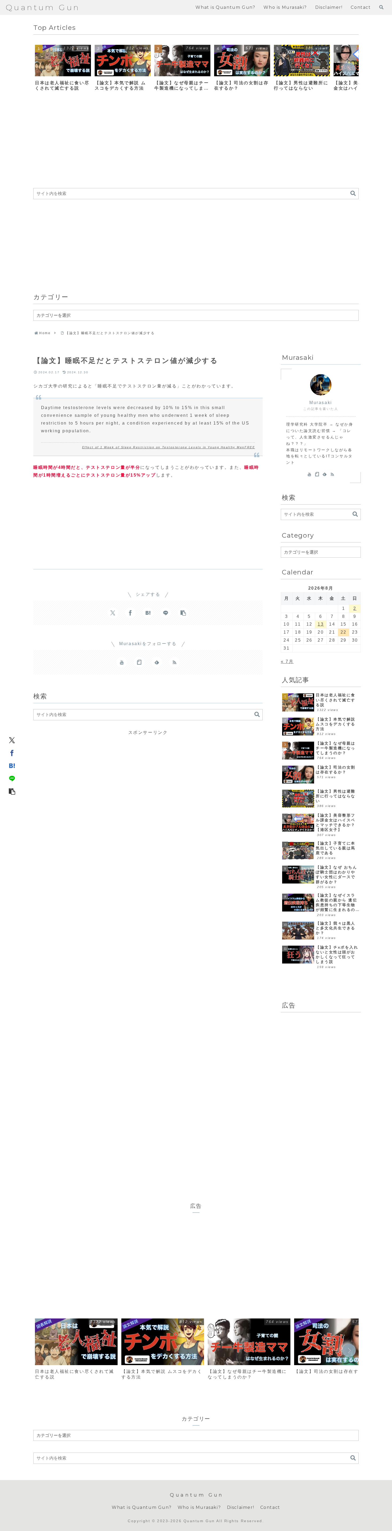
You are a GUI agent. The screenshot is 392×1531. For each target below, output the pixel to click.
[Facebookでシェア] (12, 752)
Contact (270, 1507)
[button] (349, 69)
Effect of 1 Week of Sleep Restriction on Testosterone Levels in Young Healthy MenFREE (168, 447)
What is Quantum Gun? (141, 1507)
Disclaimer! (240, 1507)
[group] (63, 70)
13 (321, 624)
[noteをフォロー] (139, 662)
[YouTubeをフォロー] (121, 662)
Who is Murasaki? (199, 1507)
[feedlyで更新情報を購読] (156, 662)
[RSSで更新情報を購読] (174, 662)
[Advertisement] (193, 143)
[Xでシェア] (12, 740)
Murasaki (320, 402)
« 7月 (287, 661)
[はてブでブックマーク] (12, 765)
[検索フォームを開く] (381, 7)
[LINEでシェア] (12, 778)
